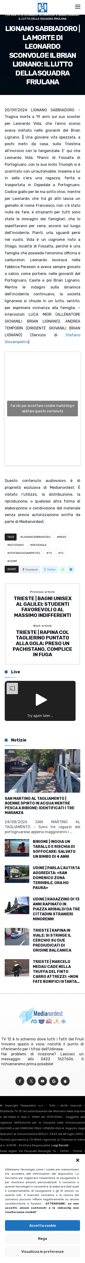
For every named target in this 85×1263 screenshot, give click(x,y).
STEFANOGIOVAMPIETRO (24, 553)
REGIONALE (39, 545)
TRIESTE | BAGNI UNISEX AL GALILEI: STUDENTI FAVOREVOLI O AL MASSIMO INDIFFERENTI (43, 604)
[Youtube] (42, 1081)
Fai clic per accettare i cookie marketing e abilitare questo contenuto (42, 408)
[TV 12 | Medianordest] (42, 2)
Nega (42, 1238)
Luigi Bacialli (59, 1145)
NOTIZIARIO (16, 545)
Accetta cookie (42, 1225)
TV (62, 553)
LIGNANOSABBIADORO (36, 537)
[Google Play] (53, 1081)
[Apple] (65, 1081)
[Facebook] (19, 1081)
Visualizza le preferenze (42, 1252)
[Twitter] (31, 1081)
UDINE (13, 561)
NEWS (62, 537)
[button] (77, 1160)
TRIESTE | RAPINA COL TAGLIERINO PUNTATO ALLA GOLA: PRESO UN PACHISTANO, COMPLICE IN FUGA (42, 640)
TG (50, 553)
